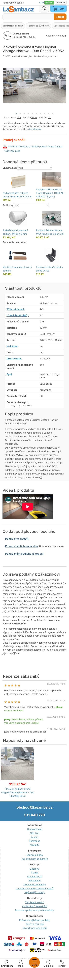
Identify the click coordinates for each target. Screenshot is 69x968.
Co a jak (48, 965)
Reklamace (34, 880)
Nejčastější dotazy (34, 892)
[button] (16, 113)
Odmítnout (60, 2)
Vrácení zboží (34, 876)
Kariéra (34, 837)
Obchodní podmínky (34, 884)
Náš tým (34, 833)
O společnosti (34, 829)
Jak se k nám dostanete (34, 858)
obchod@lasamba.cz (35, 807)
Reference (34, 840)
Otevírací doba (34, 854)
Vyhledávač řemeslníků (34, 906)
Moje (20, 965)
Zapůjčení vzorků (34, 902)
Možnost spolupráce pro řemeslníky (34, 910)
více (41, 2)
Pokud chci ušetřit (16, 538)
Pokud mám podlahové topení (24, 553)
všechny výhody (55, 35)
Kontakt (62, 965)
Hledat (60, 16)
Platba (34, 872)
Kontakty (34, 844)
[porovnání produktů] (44, 8)
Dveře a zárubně (34, 924)
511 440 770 (34, 815)
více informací (34, 129)
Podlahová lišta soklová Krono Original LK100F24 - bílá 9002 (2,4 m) (50, 193)
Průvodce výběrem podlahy (34, 920)
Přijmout (49, 2)
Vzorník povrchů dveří (34, 928)
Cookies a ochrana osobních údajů (34, 888)
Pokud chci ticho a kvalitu (21, 546)
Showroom (7, 965)
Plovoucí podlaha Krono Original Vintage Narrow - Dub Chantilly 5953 (17, 792)
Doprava (34, 868)
